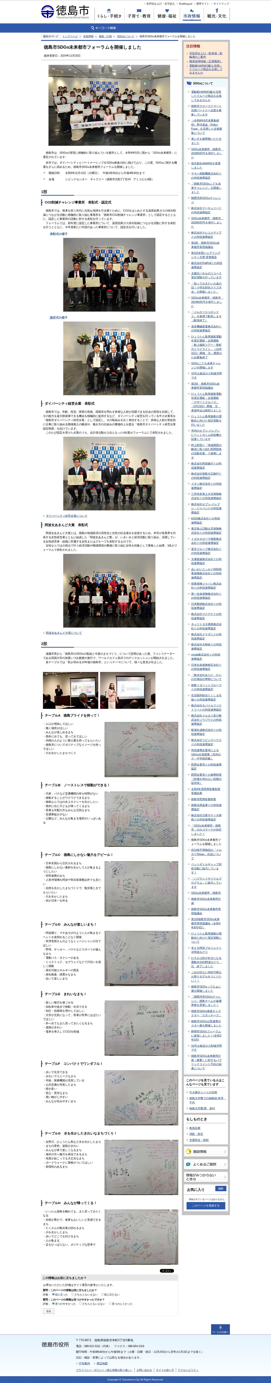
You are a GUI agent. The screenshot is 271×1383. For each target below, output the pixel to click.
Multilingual (185, 3)
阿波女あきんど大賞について (64, 632)
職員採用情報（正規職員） (206, 61)
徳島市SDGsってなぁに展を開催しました (206, 988)
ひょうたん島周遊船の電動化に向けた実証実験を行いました (206, 420)
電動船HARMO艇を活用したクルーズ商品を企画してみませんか (206, 69)
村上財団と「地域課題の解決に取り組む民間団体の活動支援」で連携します (206, 451)
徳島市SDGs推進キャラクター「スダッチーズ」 (206, 1013)
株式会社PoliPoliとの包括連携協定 (206, 265)
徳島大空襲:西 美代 (202, 1108)
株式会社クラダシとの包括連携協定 (206, 636)
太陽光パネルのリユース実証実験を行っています (206, 275)
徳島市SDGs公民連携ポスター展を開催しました (206, 1023)
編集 (220, 1188)
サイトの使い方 (165, 1370)
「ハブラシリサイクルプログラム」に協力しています (206, 882)
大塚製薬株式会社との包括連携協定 (206, 561)
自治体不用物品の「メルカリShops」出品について (206, 854)
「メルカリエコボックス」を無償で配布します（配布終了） (206, 316)
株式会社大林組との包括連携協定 (206, 646)
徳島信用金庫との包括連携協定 (206, 807)
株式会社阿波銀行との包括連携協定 (206, 465)
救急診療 (194, 1128)
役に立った (61, 1294)
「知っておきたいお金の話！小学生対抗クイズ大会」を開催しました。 (206, 287)
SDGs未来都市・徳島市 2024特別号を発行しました (207, 302)
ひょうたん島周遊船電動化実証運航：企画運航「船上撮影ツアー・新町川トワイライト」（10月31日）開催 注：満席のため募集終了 (206, 347)
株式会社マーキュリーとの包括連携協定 (206, 210)
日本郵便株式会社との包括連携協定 (206, 606)
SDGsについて (125, 36)
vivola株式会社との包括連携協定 (205, 656)
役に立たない (112, 1294)
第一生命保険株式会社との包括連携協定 (206, 596)
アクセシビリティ (188, 1370)
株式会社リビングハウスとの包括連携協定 (206, 742)
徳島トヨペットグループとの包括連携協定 (206, 687)
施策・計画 (105, 36)
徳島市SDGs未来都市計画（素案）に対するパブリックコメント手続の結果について (206, 1062)
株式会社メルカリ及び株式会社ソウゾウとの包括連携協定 (206, 719)
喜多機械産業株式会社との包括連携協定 (206, 328)
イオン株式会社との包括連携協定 (206, 486)
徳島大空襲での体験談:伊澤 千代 (207, 1100)
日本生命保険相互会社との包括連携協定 (206, 667)
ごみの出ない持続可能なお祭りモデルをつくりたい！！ (206, 976)
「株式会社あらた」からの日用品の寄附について (206, 677)
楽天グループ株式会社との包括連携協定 (206, 551)
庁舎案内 (84, 1363)
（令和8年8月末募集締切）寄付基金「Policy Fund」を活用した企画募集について (206, 127)
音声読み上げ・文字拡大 (160, 3)
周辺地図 (102, 1363)
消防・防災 (196, 1134)
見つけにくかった (122, 1303)
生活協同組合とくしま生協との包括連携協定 (206, 697)
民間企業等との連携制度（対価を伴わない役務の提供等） (206, 779)
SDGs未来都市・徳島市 (206, 892)
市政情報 (88, 36)
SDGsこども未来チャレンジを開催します (206, 365)
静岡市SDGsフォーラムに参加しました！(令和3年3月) (206, 1035)
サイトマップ (221, 3)
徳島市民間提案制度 (203, 799)
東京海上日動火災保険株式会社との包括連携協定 (206, 530)
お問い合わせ (144, 1370)
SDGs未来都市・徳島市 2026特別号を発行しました (207, 153)
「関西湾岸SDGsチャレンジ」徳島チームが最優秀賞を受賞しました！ (206, 1001)
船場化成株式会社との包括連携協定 (206, 732)
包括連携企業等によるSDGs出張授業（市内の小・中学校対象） (206, 754)
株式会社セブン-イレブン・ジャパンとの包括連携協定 (206, 508)
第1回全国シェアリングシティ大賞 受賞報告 (205, 255)
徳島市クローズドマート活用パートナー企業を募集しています (206, 110)
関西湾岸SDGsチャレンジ (206, 200)
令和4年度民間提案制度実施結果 (205, 791)
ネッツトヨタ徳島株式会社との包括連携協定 (206, 626)
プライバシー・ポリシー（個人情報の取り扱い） (104, 1370)
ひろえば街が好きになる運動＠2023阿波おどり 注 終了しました (206, 962)
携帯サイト (202, 3)
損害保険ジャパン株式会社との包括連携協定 (206, 585)
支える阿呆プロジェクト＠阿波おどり (206, 950)
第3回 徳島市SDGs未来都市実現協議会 (205, 245)
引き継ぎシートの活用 (203, 1092)
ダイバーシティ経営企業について (66, 515)
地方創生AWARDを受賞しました (205, 165)
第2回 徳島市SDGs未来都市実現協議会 (205, 386)
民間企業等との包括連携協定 (206, 766)
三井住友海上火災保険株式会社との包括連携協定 (206, 496)
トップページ (70, 36)
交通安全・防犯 (199, 1140)
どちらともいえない (86, 1294)
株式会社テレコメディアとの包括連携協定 (206, 234)
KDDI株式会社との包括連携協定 (205, 520)
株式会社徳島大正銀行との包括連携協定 (206, 475)
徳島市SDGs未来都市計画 (206, 901)
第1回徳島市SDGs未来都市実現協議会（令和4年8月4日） (205, 923)
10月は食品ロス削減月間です (206, 375)
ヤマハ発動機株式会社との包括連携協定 (206, 175)
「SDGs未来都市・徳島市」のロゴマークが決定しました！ (206, 829)
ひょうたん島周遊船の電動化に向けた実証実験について (206, 937)
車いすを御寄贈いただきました (206, 141)
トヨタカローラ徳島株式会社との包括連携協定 (206, 541)
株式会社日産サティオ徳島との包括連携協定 (206, 817)
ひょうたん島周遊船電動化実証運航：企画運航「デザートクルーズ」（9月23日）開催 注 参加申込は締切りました (206, 402)
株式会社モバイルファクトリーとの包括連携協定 (206, 707)
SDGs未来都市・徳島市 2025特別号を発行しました (207, 222)
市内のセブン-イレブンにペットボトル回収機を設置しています (206, 435)
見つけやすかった (65, 1303)
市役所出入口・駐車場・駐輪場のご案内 (206, 55)
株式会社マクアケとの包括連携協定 (206, 616)
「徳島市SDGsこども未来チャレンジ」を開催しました (206, 187)
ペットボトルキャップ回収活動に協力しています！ (206, 868)
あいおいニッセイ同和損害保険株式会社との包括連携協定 (206, 573)
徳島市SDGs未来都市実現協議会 (206, 911)
